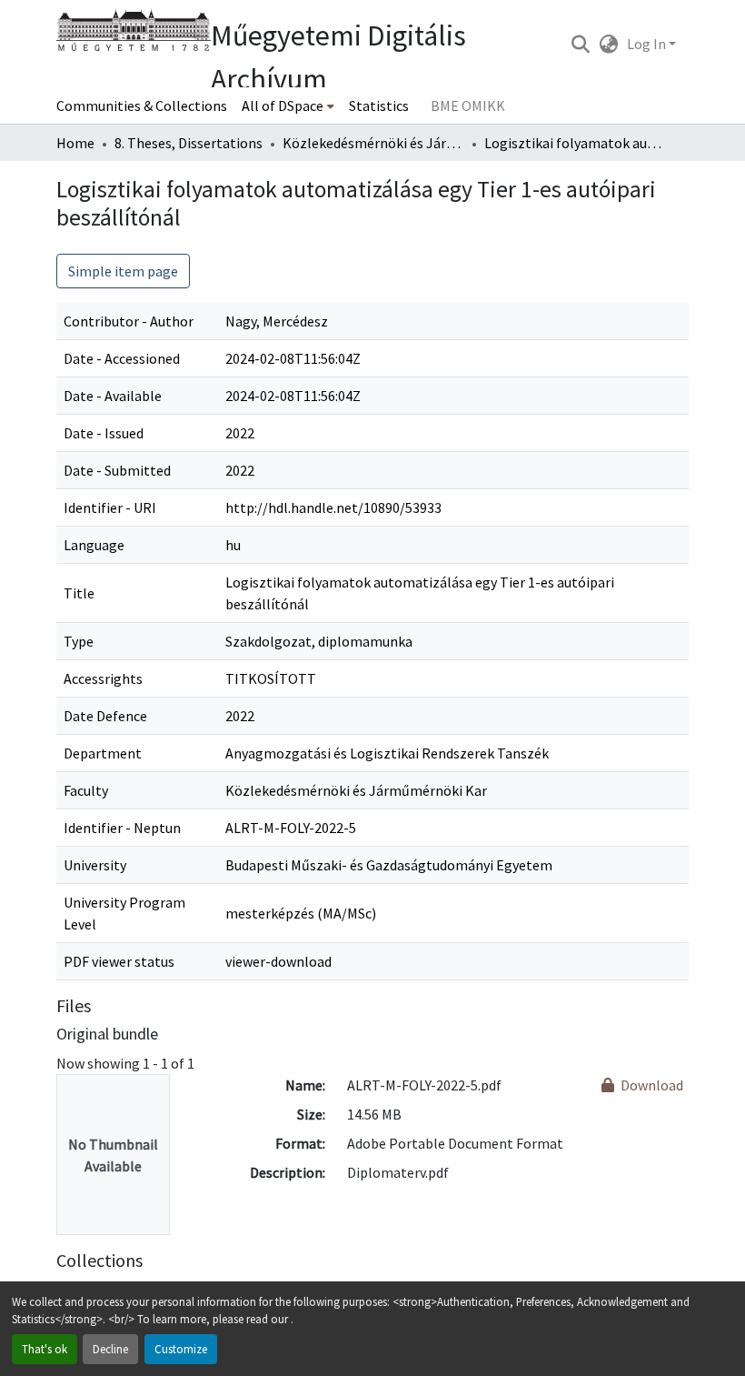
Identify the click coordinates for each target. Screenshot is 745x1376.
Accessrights (103, 678)
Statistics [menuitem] (379, 105)
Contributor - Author (129, 321)
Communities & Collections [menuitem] (141, 105)
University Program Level (124, 913)
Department (103, 753)
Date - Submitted (117, 470)
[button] (580, 44)
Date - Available (113, 396)
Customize (180, 1348)
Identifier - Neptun (122, 828)
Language (94, 545)
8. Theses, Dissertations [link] (188, 143)
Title (79, 593)
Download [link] (650, 1085)
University (95, 865)
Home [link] (75, 143)
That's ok (44, 1348)
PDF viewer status (119, 961)
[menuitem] (288, 105)
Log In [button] (648, 44)
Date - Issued (104, 433)
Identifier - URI (110, 507)
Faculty (86, 790)
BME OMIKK (468, 105)
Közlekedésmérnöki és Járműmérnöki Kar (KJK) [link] (373, 143)
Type (79, 641)
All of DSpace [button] (282, 105)
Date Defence (105, 716)
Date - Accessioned (122, 358)
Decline (110, 1348)
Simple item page (123, 271)
